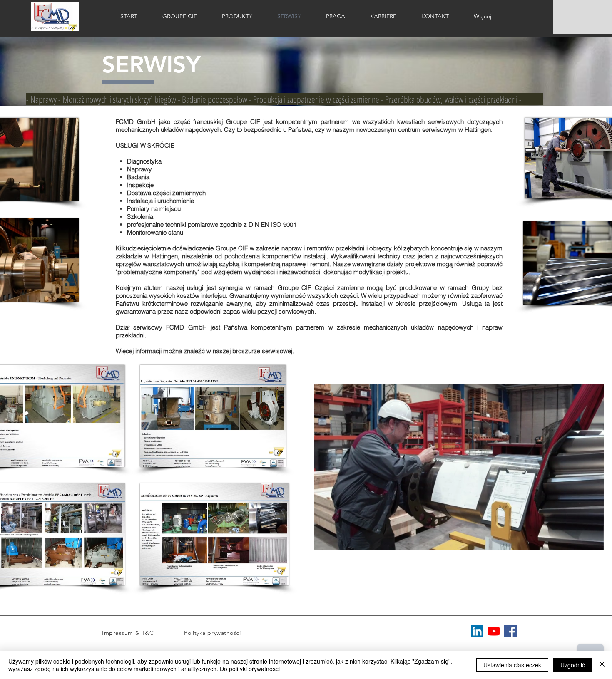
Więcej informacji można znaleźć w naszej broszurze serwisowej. (205, 351)
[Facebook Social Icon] (510, 631)
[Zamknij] (602, 664)
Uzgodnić (572, 665)
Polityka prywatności (213, 633)
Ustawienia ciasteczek (512, 665)
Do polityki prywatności (250, 668)
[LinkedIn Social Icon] (477, 631)
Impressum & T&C (143, 633)
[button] (593, 541)
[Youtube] (494, 631)
